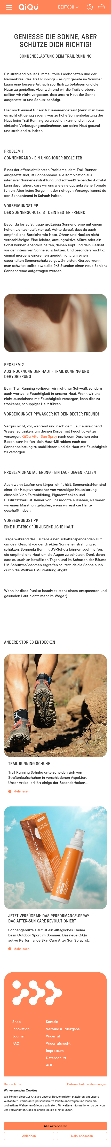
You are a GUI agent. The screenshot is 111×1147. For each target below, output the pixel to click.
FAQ (15, 1043)
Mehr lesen (21, 791)
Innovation (20, 1029)
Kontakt (52, 1022)
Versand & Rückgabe (63, 1029)
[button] (101, 7)
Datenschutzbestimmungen (87, 1084)
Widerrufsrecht (58, 1043)
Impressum (55, 1051)
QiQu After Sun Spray (39, 436)
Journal (18, 1036)
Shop (16, 1022)
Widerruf (53, 1036)
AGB (49, 1065)
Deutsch (66, 7)
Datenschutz (56, 1058)
